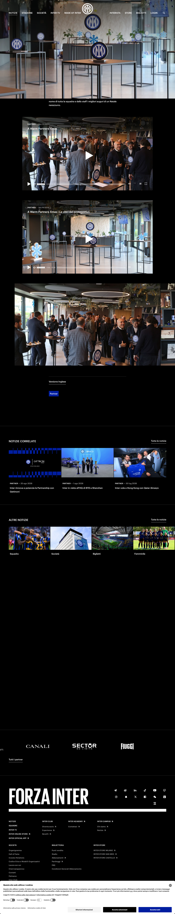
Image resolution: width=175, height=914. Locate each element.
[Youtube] (154, 790)
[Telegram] (115, 790)
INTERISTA (115, 12)
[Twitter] (135, 796)
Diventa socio (48, 827)
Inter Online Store (18, 834)
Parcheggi (56, 861)
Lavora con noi (15, 865)
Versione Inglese (57, 381)
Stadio (54, 854)
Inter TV (13, 830)
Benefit (45, 834)
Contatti (12, 873)
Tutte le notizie (158, 440)
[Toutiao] (154, 803)
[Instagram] (116, 796)
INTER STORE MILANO (103, 850)
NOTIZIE (13, 12)
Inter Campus (104, 821)
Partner (54, 393)
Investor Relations (16, 858)
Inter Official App (17, 838)
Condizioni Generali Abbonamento (66, 869)
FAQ (53, 865)
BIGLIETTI (141, 12)
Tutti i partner (16, 759)
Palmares (13, 876)
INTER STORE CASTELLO (104, 858)
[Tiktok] (145, 790)
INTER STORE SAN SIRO (104, 854)
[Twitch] (164, 790)
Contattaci (72, 827)
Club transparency (16, 869)
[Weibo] (125, 790)
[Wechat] (154, 796)
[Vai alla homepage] (87, 9)
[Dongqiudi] (164, 796)
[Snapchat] (126, 796)
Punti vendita (57, 850)
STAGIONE (27, 12)
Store (128, 12)
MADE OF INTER (72, 12)
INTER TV (55, 12)
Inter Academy (75, 821)
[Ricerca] (164, 13)
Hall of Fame (14, 854)
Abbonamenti (57, 858)
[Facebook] (145, 796)
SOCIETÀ (41, 12)
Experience (47, 830)
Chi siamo (101, 827)
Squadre (13, 826)
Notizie (12, 821)
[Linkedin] (135, 790)
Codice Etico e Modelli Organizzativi (24, 861)
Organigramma (15, 850)
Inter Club (47, 821)
